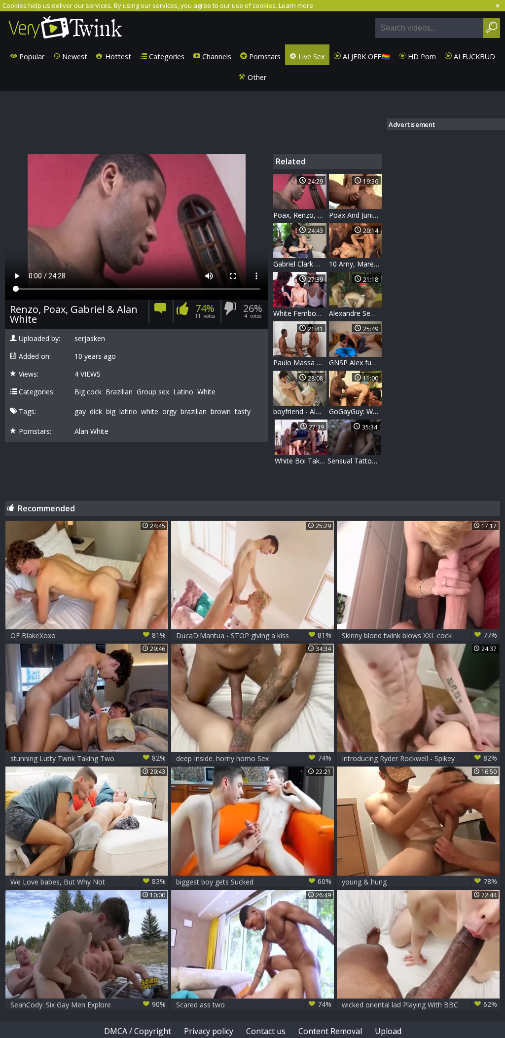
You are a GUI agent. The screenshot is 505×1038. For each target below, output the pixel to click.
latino (128, 411)
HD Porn (421, 56)
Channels (215, 56)
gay (80, 411)
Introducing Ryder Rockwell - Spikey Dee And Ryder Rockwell (419, 758)
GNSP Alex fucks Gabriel (355, 362)
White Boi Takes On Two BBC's (301, 460)
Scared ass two (253, 1004)
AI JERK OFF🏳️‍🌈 (365, 56)
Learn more (296, 5)
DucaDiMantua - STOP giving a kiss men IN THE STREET (253, 635)
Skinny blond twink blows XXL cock (419, 635)
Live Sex (310, 56)
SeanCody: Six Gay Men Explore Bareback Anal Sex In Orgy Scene (88, 1005)
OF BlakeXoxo (88, 635)
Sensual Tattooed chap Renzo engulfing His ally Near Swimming (354, 460)
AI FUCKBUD (473, 56)
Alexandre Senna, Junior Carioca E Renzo (355, 313)
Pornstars (264, 56)
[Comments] (160, 311)
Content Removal (330, 1031)
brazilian (193, 411)
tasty (243, 411)
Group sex (153, 391)
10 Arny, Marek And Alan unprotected (355, 264)
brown (221, 411)
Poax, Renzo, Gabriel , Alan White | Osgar (299, 215)
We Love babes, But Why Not (88, 881)
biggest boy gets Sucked (253, 881)
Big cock (88, 391)
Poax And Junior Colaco (355, 215)
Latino (183, 391)
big (110, 411)
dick (96, 411)
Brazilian (119, 391)
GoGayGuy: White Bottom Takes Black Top (355, 411)
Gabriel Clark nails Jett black (299, 264)
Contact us (266, 1031)
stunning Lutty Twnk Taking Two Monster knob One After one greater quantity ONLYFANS (88, 758)
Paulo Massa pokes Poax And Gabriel (299, 362)
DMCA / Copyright (137, 1031)
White (206, 391)
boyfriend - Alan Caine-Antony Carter (299, 411)
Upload (388, 1031)
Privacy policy (208, 1031)
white (149, 411)
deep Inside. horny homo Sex (253, 758)
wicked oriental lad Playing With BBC (419, 1004)
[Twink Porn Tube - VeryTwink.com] (65, 27)
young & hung (419, 881)
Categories (165, 56)
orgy (169, 411)
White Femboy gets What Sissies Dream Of (299, 313)
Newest (73, 56)
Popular (30, 56)
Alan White (91, 431)
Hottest (117, 56)
